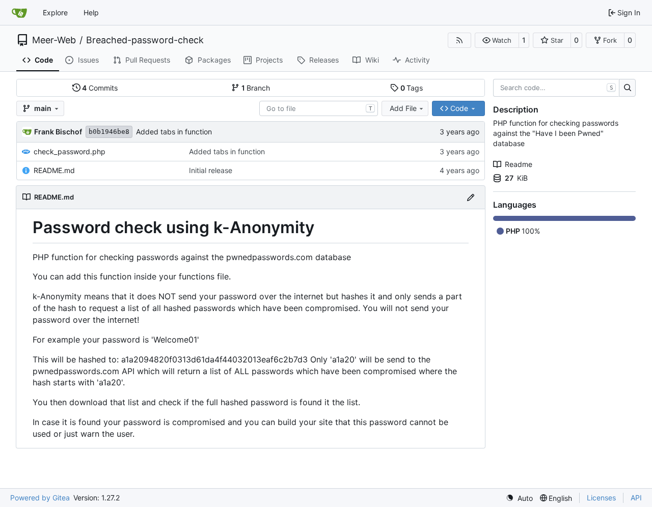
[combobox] (318, 108)
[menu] (519, 498)
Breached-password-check (145, 40)
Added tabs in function (174, 131)
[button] (497, 40)
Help (91, 12)
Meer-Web (54, 40)
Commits (100, 87)
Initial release (210, 170)
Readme (518, 164)
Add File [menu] (403, 108)
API (636, 497)
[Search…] (627, 88)
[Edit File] (471, 197)
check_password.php (69, 151)
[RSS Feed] (459, 40)
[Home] (19, 13)
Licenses (601, 497)
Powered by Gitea (40, 497)
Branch (255, 87)
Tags (411, 87)
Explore (55, 12)
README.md (54, 170)
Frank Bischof (58, 131)
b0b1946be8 (109, 131)
